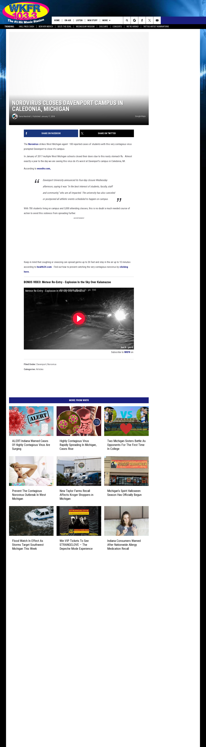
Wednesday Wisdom (85, 26)
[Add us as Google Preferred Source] (134, 20)
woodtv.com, (44, 168)
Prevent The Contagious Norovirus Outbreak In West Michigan (29, 495)
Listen (79, 20)
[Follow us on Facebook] (142, 20)
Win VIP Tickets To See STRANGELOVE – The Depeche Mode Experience (76, 544)
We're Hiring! (133, 26)
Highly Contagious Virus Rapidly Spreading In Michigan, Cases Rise (78, 445)
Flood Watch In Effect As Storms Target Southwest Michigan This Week (28, 544)
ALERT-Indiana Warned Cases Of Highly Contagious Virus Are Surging (31, 445)
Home (57, 20)
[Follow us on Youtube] (157, 20)
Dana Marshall (25, 116)
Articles (39, 369)
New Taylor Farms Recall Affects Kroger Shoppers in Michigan (76, 495)
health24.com (44, 266)
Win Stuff (92, 20)
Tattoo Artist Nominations (156, 26)
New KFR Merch (46, 26)
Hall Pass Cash (26, 26)
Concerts (117, 26)
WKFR (127, 352)
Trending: (9, 26)
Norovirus (33, 144)
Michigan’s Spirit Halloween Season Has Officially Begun (124, 493)
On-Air (68, 20)
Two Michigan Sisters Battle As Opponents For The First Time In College (126, 445)
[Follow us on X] (149, 20)
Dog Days (103, 26)
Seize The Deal (64, 26)
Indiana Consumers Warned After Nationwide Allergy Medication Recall (124, 544)
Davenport (41, 364)
